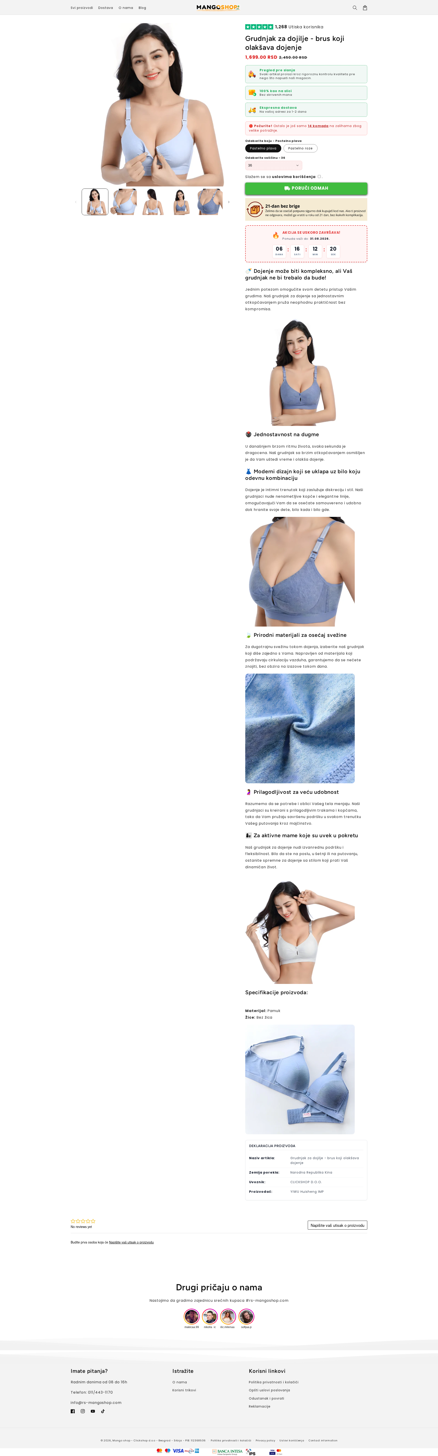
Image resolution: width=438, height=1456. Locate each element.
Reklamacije (260, 1406)
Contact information (322, 1440)
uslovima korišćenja (293, 176)
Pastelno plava (263, 148)
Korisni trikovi (184, 1390)
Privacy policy (265, 1440)
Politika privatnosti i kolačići (274, 1382)
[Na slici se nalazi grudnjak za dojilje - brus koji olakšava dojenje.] (300, 422)
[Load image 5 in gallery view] (209, 202)
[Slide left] (76, 202)
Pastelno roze (300, 148)
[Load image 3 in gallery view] (152, 202)
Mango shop (121, 1440)
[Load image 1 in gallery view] (95, 202)
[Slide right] (229, 202)
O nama (179, 1382)
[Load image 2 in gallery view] (123, 202)
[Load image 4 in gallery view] (181, 202)
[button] (355, 8)
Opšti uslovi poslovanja (269, 1390)
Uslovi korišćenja (291, 1440)
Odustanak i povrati (266, 1398)
